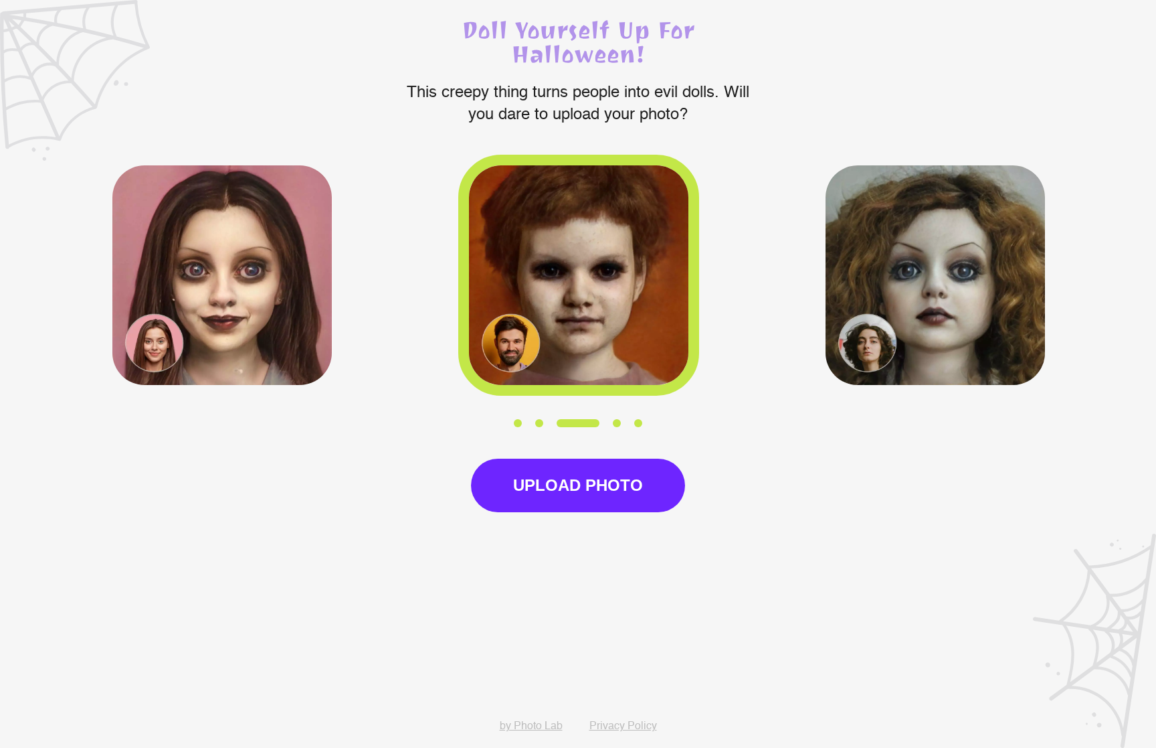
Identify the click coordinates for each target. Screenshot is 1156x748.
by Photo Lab (531, 726)
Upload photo (578, 485)
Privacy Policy (623, 726)
